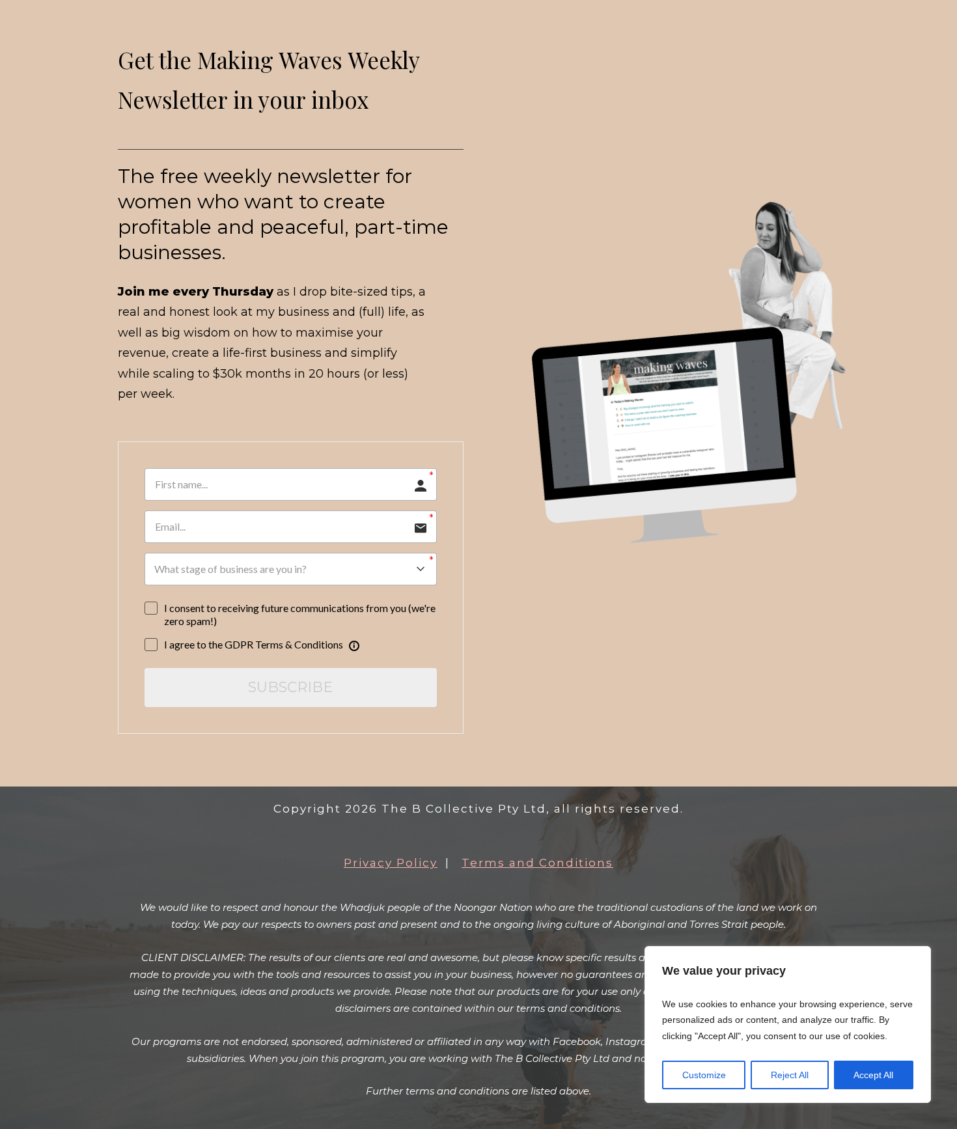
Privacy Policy (390, 862)
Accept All (873, 1075)
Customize (704, 1075)
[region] (788, 1025)
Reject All (790, 1075)
